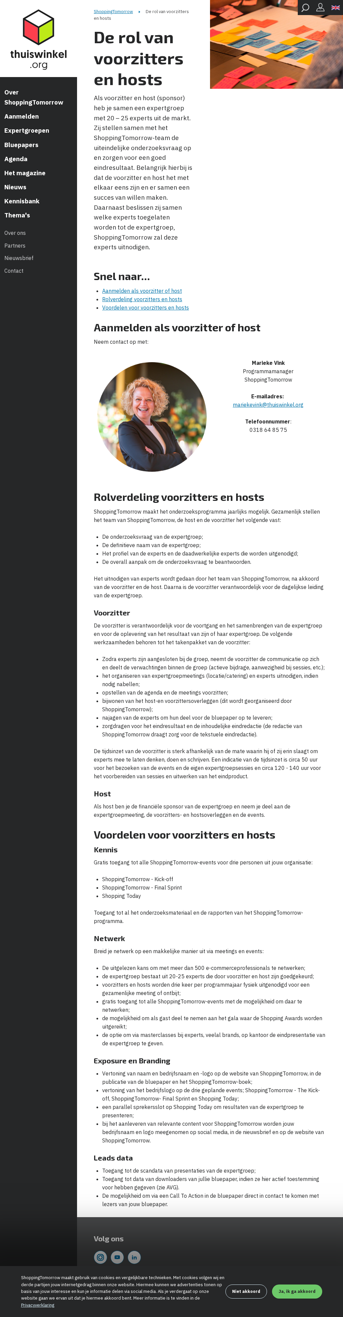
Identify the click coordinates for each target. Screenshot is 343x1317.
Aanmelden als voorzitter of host (142, 290)
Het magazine (25, 173)
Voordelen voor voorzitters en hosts (145, 307)
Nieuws (15, 187)
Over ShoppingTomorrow (33, 97)
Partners (14, 245)
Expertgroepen (26, 130)
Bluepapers (21, 145)
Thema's (17, 215)
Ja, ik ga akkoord (297, 1291)
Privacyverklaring (37, 1305)
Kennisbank (22, 201)
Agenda (15, 159)
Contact (13, 270)
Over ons (15, 232)
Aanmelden (21, 116)
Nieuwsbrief (18, 258)
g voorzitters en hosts (156, 299)
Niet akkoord (246, 1291)
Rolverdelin (116, 299)
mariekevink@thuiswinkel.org (268, 404)
